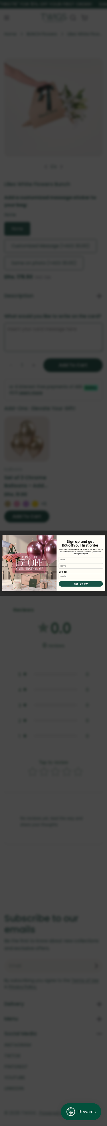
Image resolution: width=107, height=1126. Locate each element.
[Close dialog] (102, 538)
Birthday (63, 572)
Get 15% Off (81, 584)
